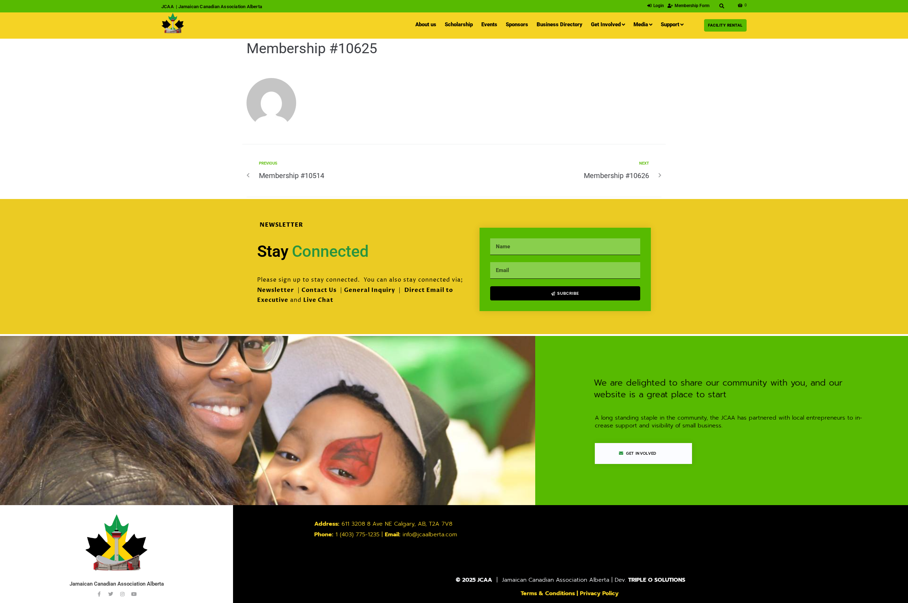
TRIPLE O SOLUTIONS (656, 580)
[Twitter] (110, 594)
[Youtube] (134, 594)
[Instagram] (122, 594)
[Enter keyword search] (722, 6)
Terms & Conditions (548, 593)
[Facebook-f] (98, 594)
